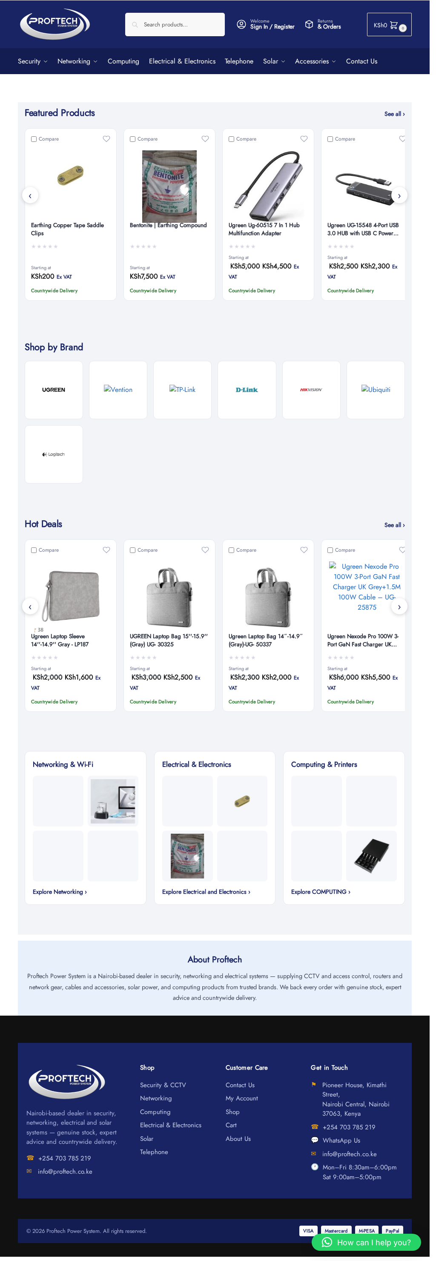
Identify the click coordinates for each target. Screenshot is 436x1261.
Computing (155, 1112)
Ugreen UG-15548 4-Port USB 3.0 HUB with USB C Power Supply (363, 230)
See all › (394, 113)
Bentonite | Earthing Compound (168, 225)
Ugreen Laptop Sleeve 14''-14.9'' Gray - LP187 (60, 640)
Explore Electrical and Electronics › (206, 891)
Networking (156, 1098)
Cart (231, 1125)
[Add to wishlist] (106, 139)
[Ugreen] (54, 390)
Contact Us (240, 1085)
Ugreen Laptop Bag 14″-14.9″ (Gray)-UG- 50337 (266, 640)
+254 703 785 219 (64, 1158)
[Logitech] (54, 454)
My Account (242, 1098)
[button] (389, 24)
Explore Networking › (60, 891)
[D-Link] (247, 390)
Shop (233, 1112)
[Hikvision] (311, 390)
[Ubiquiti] (376, 390)
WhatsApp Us (341, 1140)
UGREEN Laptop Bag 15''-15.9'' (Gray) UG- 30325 (169, 640)
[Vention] (118, 390)
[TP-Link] (182, 390)
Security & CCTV (163, 1085)
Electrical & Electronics (170, 1125)
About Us (238, 1138)
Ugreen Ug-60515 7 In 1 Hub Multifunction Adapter (264, 229)
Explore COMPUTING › (320, 891)
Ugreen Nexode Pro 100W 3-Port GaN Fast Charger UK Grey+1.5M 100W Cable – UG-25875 (365, 641)
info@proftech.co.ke (65, 1171)
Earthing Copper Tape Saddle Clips (67, 229)
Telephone (154, 1152)
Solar (146, 1138)
